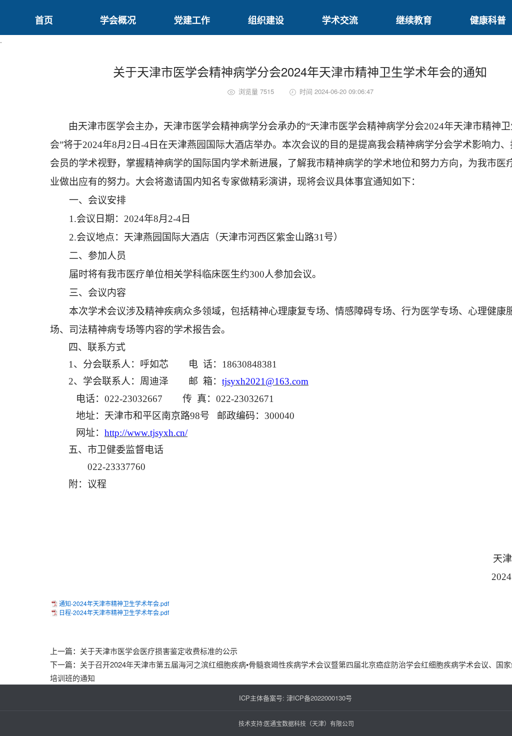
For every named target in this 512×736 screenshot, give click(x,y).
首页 (44, 20)
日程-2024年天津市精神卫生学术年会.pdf (114, 612)
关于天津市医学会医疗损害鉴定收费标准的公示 (159, 651)
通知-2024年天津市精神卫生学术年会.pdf (114, 603)
